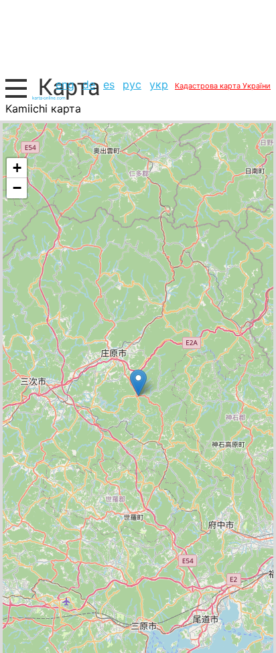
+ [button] (17, 167)
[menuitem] (65, 84)
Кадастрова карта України (223, 85)
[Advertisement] (138, 37)
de (88, 84)
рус (132, 84)
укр (158, 84)
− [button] (17, 187)
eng (65, 84)
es (109, 84)
